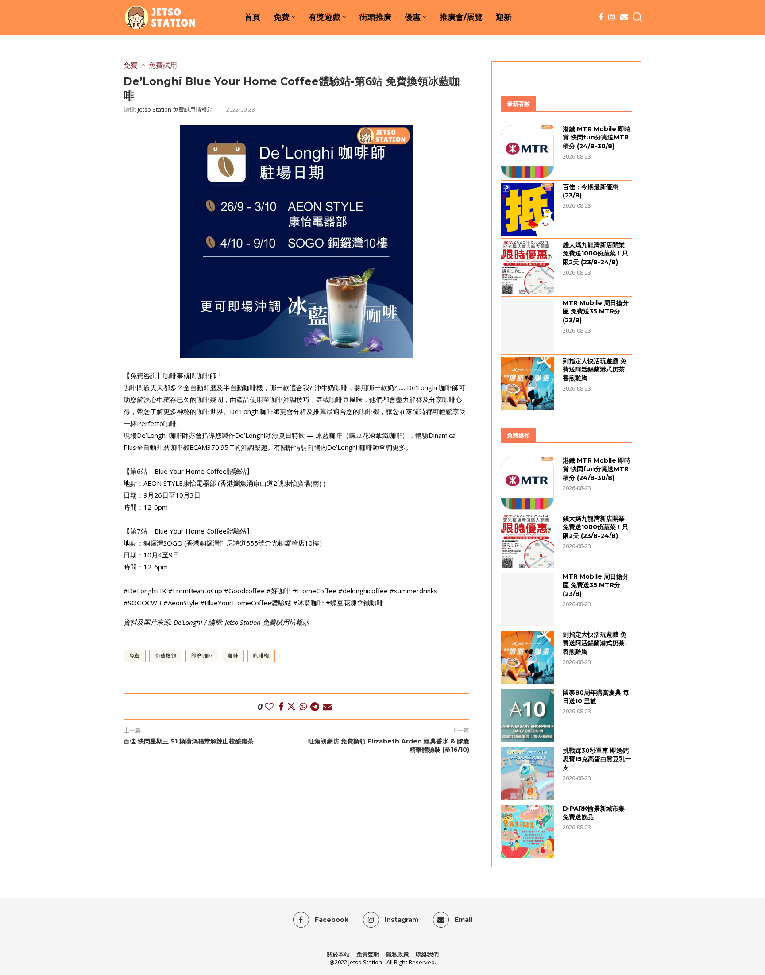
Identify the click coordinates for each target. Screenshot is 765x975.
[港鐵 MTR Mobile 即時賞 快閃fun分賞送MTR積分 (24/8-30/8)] (527, 151)
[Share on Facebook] (280, 706)
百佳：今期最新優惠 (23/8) (590, 191)
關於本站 (338, 954)
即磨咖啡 (201, 655)
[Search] (637, 17)
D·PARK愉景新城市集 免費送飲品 (594, 813)
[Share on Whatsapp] (303, 706)
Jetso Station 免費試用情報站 (175, 109)
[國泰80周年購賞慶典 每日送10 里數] (527, 715)
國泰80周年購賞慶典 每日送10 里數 (596, 697)
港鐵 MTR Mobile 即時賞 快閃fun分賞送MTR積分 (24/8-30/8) (596, 137)
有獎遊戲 (324, 17)
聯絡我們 (427, 954)
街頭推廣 (375, 17)
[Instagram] (611, 17)
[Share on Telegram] (314, 706)
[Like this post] (269, 706)
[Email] (624, 17)
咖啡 (233, 655)
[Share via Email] (327, 706)
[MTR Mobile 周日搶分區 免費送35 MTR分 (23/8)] (527, 325)
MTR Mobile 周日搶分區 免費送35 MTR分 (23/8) (596, 311)
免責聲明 (367, 954)
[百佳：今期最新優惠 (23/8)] (527, 209)
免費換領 (165, 655)
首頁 (252, 17)
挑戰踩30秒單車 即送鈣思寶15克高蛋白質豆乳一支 (597, 759)
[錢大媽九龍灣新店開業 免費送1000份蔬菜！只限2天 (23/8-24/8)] (527, 267)
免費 (282, 17)
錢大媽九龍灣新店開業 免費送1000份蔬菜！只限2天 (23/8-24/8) (595, 253)
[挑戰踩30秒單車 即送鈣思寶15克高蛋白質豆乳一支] (527, 773)
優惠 (413, 17)
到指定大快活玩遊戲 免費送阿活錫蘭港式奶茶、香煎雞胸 (597, 369)
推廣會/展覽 (461, 17)
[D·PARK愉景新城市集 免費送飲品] (527, 831)
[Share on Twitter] (291, 706)
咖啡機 (261, 655)
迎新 (504, 17)
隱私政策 (397, 954)
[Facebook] (600, 17)
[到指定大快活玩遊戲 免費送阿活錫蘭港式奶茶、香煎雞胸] (527, 383)
